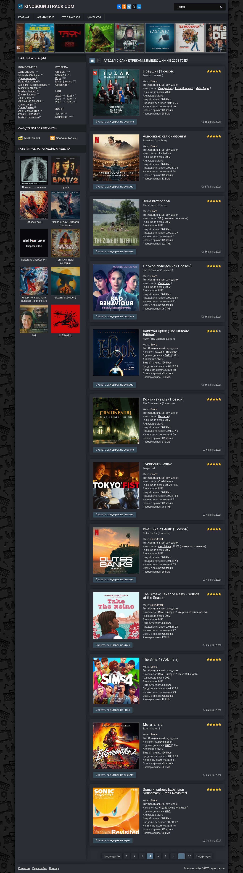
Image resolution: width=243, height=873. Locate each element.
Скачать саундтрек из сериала (115, 121)
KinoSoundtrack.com (49, 6)
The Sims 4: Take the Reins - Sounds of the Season (171, 596)
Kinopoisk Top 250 (66, 138)
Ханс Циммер (26, 71)
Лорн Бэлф (24, 97)
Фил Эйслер (165, 546)
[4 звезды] (216, 71)
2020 (58, 95)
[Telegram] (129, 6)
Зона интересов (156, 201)
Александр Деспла (29, 101)
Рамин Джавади (28, 114)
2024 (69, 98)
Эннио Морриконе (29, 75)
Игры (58, 78)
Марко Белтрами (28, 88)
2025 (69, 102)
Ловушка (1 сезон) (158, 71)
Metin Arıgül (202, 88)
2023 (69, 95)
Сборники (61, 84)
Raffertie (163, 416)
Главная (23, 17)
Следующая (203, 856)
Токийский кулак (157, 464)
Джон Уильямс (27, 78)
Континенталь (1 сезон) (163, 399)
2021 (58, 98)
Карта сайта (39, 868)
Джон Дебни (26, 107)
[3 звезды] (214, 71)
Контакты (94, 17)
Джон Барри (25, 104)
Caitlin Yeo (164, 283)
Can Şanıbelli (165, 88)
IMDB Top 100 (32, 138)
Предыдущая (112, 856)
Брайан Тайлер (27, 91)
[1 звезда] (208, 71)
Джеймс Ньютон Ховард (32, 84)
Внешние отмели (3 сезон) (165, 529)
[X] (134, 6)
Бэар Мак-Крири (28, 81)
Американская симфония (164, 136)
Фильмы (60, 71)
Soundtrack (61, 116)
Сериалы (60, 75)
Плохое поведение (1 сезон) (167, 266)
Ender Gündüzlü (184, 88)
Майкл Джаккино (28, 117)
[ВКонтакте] (119, 6)
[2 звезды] (211, 71)
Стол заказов (71, 17)
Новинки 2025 (45, 17)
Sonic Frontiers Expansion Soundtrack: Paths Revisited (165, 791)
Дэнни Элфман (27, 94)
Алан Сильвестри (28, 110)
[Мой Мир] (139, 6)
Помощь (54, 868)
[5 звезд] (219, 71)
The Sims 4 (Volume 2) (161, 659)
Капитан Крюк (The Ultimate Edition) (166, 333)
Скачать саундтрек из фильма (114, 186)
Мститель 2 (153, 724)
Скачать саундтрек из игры (113, 645)
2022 (58, 102)
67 (189, 856)
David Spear (165, 741)
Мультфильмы (63, 81)
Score (58, 113)
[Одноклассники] (124, 6)
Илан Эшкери (166, 612)
